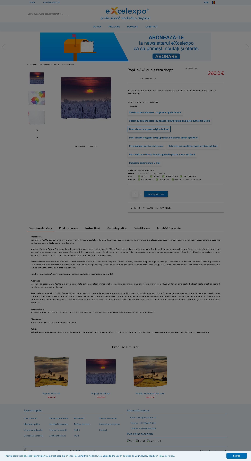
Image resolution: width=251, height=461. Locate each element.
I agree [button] (236, 455)
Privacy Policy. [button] (167, 455)
